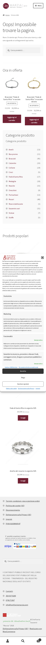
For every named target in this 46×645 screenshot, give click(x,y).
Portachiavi (13, 195)
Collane (12, 168)
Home (7, 15)
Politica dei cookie (11, 388)
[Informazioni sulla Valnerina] (16, 621)
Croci (11, 172)
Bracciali (12, 158)
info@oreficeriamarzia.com (17, 605)
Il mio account (7, 641)
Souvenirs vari (14, 208)
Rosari (11, 199)
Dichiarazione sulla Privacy (26, 388)
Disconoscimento (13, 510)
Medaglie (12, 181)
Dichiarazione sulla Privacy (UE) (18, 514)
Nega (23, 377)
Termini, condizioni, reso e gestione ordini (23, 501)
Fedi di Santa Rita (16, 177)
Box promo (13, 154)
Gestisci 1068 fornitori (11, 367)
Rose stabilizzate (16, 204)
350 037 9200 (11, 596)
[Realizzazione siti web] (12, 615)
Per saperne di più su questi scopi (28, 367)
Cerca (23, 641)
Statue (11, 213)
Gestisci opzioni (23, 384)
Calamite (12, 163)
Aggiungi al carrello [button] (12, 118)
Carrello (35, 639)
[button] (42, 257)
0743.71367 (10, 600)
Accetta (23, 371)
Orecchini (12, 190)
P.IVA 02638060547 (13, 523)
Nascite (12, 186)
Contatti (9, 591)
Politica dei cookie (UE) (15, 505)
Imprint (38, 388)
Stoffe (11, 217)
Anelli (11, 149)
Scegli (23, 418)
